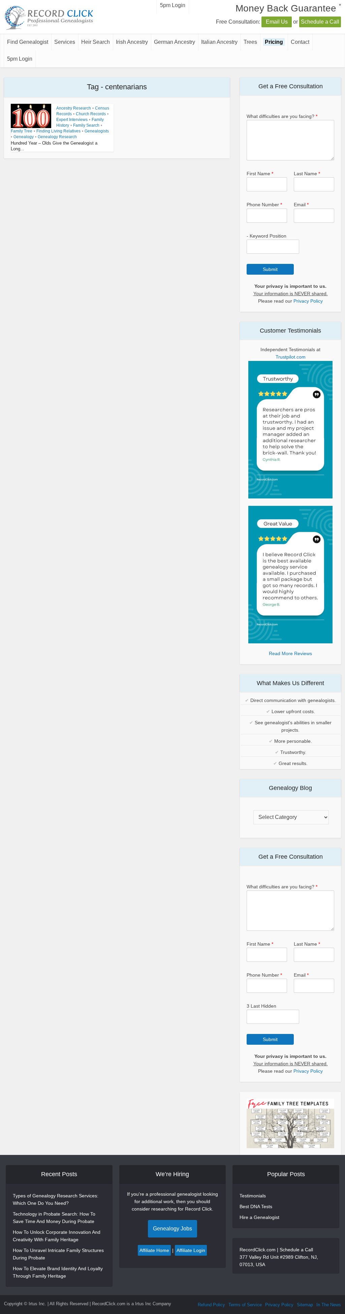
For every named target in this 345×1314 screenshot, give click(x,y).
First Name (260, 173)
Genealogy (23, 136)
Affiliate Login (191, 1250)
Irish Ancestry (132, 42)
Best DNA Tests (256, 1206)
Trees (250, 42)
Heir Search (95, 42)
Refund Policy (211, 1304)
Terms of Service (245, 1304)
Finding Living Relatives (58, 131)
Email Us (277, 22)
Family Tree (21, 131)
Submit (270, 269)
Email (301, 204)
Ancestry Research (73, 108)
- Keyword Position (266, 236)
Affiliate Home (154, 1250)
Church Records (91, 114)
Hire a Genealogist (259, 1217)
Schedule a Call (320, 22)
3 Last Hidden (261, 1006)
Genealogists (97, 131)
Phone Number (264, 204)
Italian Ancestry (219, 42)
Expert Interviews (72, 119)
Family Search (86, 125)
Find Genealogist (27, 42)
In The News (328, 1304)
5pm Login (19, 59)
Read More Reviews (290, 653)
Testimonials (253, 1195)
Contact (300, 42)
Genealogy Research (57, 136)
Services (64, 42)
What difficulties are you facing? (282, 116)
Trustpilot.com (291, 357)
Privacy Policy (308, 301)
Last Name (307, 173)
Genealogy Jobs (172, 1228)
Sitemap (305, 1304)
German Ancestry (174, 42)
